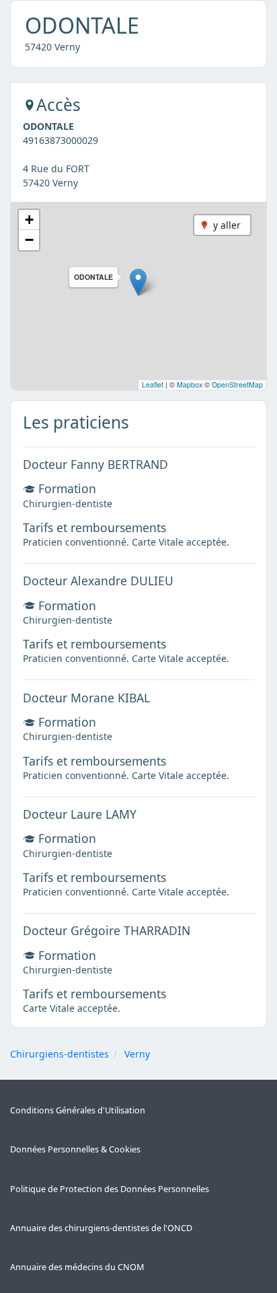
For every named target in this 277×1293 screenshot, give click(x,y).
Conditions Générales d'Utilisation (77, 1110)
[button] (138, 282)
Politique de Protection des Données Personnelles (109, 1189)
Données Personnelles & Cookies (75, 1149)
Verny (137, 1053)
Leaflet (152, 384)
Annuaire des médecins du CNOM (77, 1267)
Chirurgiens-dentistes (59, 1053)
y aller (227, 225)
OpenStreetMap (237, 384)
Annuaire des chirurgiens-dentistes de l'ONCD (101, 1228)
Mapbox (189, 384)
